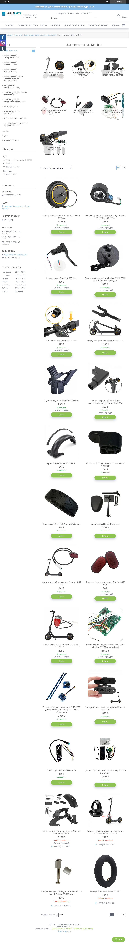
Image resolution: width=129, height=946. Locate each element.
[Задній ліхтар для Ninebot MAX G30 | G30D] (61, 624)
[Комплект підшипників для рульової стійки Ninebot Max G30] (105, 810)
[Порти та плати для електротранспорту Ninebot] (113, 106)
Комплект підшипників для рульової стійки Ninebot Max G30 (105, 832)
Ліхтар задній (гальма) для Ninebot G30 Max (61, 583)
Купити (61, 232)
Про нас (43, 25)
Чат (120, 939)
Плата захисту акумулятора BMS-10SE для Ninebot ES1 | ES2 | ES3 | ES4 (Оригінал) (61, 709)
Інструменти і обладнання (9, 86)
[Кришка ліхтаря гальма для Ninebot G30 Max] (105, 561)
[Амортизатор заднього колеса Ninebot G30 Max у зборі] (61, 810)
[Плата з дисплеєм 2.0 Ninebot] (61, 749)
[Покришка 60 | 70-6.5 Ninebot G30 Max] (61, 503)
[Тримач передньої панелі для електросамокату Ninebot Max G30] (105, 380)
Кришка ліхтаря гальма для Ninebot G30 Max (105, 583)
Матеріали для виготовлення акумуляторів (16, 124)
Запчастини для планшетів (10, 63)
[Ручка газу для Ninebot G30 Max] (61, 320)
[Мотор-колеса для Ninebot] (53, 68)
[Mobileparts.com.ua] (11, 14)
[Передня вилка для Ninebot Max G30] (105, 320)
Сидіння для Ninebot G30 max (105, 524)
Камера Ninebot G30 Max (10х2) (105, 891)
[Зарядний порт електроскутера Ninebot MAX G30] (105, 686)
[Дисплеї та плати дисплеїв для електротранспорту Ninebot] (53, 143)
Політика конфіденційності (83, 929)
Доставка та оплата (74, 25)
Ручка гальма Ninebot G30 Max (61, 278)
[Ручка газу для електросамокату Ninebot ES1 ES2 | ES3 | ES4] (105, 195)
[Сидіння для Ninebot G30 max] (105, 503)
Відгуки (115, 25)
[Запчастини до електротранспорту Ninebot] (113, 68)
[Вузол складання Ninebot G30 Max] (61, 380)
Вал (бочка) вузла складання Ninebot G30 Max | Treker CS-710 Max (61, 892)
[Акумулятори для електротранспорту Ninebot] (83, 106)
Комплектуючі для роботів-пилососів (15, 93)
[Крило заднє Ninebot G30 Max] (61, 442)
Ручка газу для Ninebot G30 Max (61, 340)
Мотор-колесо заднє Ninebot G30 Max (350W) (61, 216)
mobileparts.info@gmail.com (16, 255)
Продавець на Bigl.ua (64, 926)
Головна (9, 25)
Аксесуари (8, 106)
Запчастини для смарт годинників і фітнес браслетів (13, 78)
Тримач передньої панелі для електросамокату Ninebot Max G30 (105, 401)
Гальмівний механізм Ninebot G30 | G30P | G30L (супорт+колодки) (105, 279)
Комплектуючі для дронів (11, 112)
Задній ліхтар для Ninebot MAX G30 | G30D (61, 645)
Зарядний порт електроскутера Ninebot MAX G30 (105, 708)
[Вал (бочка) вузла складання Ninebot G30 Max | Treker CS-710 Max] (61, 871)
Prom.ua (77, 924)
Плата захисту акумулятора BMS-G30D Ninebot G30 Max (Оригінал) (105, 645)
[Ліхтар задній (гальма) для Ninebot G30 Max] (61, 561)
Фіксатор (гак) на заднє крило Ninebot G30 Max (105, 464)
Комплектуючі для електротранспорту (40, 35)
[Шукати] (95, 18)
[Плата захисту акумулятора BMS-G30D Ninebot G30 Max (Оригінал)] (105, 624)
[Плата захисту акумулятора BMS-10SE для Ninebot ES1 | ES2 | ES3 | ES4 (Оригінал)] (61, 686)
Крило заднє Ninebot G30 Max (61, 463)
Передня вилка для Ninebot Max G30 (105, 340)
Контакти (56, 25)
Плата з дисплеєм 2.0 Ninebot (61, 770)
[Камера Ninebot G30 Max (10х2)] (105, 871)
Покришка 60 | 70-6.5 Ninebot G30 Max (61, 524)
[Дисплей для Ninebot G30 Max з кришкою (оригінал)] (105, 749)
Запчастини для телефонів (10, 56)
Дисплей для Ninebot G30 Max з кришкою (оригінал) (105, 771)
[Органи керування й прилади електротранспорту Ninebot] (83, 68)
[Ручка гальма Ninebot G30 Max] (61, 257)
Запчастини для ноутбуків (10, 70)
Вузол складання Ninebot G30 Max (61, 400)
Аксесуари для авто (12, 118)
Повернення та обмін (98, 25)
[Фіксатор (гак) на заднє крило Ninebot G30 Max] (105, 442)
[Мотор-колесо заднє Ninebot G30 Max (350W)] (61, 195)
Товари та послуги (26, 25)
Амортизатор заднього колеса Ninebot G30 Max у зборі (61, 832)
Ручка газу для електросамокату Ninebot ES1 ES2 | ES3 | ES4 (105, 216)
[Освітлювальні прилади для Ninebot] (53, 106)
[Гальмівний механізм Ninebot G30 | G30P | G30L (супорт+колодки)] (105, 257)
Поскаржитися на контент (61, 929)
